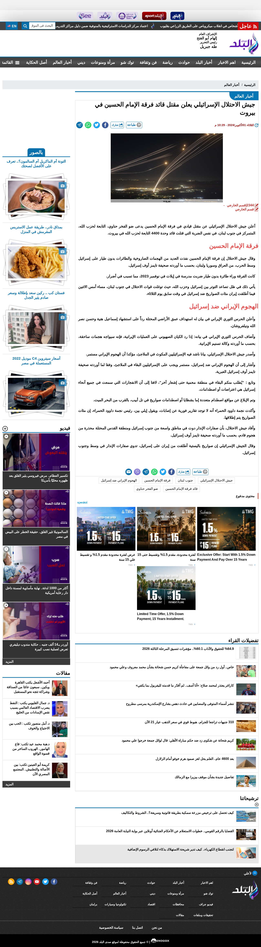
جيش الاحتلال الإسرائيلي (216, 480)
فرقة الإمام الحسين (157, 480)
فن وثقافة (148, 62)
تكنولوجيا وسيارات (115, 904)
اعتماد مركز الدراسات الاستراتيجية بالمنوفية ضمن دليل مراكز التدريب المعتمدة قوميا (151, 26)
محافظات (178, 904)
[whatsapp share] (88, 125)
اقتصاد (151, 904)
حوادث (184, 62)
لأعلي (248, 873)
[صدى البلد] (244, 43)
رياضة (168, 62)
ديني (81, 62)
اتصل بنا (137, 927)
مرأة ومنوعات (103, 62)
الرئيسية (248, 62)
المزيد (9, 661)
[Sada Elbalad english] (85, 16)
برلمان (93, 904)
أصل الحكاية (36, 62)
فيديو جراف (206, 904)
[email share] (79, 125)
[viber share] (137, 472)
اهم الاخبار (227, 62)
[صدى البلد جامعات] (127, 16)
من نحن (157, 927)
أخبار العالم (62, 62)
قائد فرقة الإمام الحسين (181, 488)
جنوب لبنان (185, 480)
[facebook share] (105, 125)
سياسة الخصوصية (111, 927)
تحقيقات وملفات (203, 915)
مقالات (180, 915)
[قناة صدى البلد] (177, 16)
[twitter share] (96, 125)
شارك (115, 124)
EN (14, 26)
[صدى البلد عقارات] (104, 16)
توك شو (127, 62)
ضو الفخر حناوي (147, 488)
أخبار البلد (204, 62)
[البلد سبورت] (154, 16)
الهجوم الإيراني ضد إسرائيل (119, 480)
